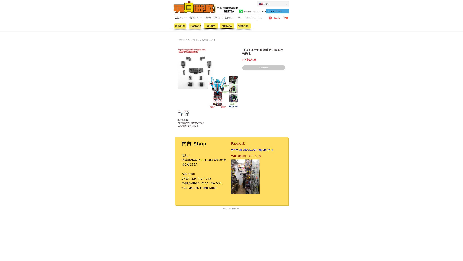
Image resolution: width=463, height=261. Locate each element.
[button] (286, 18)
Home (180, 39)
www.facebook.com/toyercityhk (252, 149)
